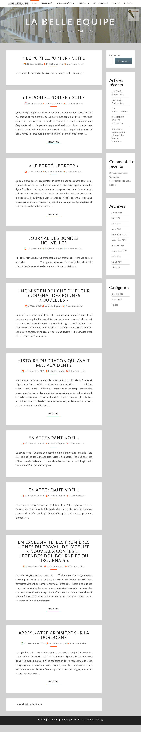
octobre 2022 (118, 245)
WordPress (79, 719)
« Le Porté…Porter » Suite (54, 57)
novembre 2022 (119, 239)
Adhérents (128, 3)
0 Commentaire (75, 64)
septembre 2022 (119, 250)
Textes (115, 304)
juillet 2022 (117, 261)
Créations (82, 3)
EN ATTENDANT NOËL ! (54, 437)
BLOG (34, 3)
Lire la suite (54, 141)
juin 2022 (116, 267)
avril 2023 (116, 223)
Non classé (117, 299)
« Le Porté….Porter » (53, 165)
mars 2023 (116, 229)
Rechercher (114, 55)
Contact (116, 3)
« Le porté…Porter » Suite (54, 97)
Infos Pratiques (100, 3)
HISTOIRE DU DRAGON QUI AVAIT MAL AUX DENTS (54, 363)
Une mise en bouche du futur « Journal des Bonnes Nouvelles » (54, 295)
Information (117, 293)
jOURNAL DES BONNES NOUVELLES (54, 240)
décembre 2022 (119, 234)
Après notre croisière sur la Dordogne (53, 635)
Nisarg (99, 719)
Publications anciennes (30, 704)
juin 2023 (116, 218)
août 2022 (116, 256)
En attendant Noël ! (54, 489)
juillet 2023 (117, 212)
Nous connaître (64, 3)
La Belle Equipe (18, 3)
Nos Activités (47, 3)
